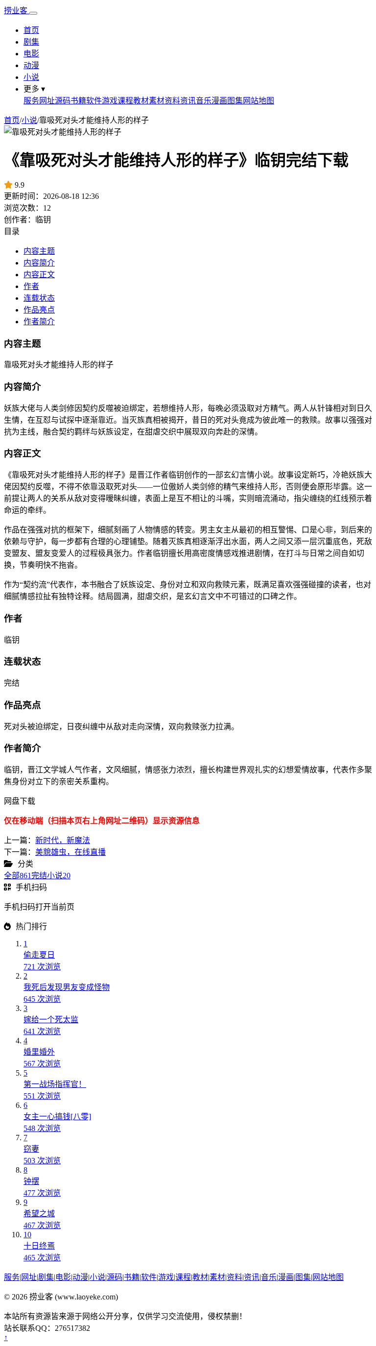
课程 (125, 100)
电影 (31, 53)
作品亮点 (39, 310)
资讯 (188, 100)
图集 (235, 100)
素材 (156, 100)
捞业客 (16, 10)
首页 (31, 30)
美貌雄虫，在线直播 (70, 852)
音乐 (204, 100)
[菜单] (33, 13)
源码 (62, 100)
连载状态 (39, 298)
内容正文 (39, 274)
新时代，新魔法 (62, 840)
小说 (31, 77)
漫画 (219, 100)
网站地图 (258, 100)
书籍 (78, 100)
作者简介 (39, 321)
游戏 (110, 100)
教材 (141, 100)
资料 (172, 100)
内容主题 (39, 251)
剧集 (31, 42)
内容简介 (39, 263)
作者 (31, 286)
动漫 (31, 65)
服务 (31, 100)
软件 (94, 100)
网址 (47, 100)
